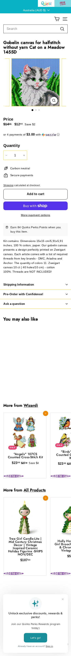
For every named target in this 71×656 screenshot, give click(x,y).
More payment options (35, 215)
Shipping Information (18, 284)
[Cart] (57, 19)
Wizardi (31, 405)
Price (8, 119)
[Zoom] (53, 100)
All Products (35, 490)
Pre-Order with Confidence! (23, 294)
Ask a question (14, 303)
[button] (35, 135)
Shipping (8, 185)
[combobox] (35, 29)
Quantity (11, 145)
